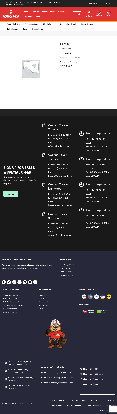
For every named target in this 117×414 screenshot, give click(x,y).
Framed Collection (13, 24)
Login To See (67, 54)
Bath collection (12, 29)
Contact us (28, 16)
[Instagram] (9, 282)
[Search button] (79, 14)
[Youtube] (30, 282)
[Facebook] (4, 282)
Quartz (59, 24)
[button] (10, 194)
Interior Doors (37, 29)
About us (35, 11)
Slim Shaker (47, 24)
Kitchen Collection (87, 24)
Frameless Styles (31, 24)
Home (26, 11)
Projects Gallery (48, 11)
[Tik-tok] (19, 282)
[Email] (25, 282)
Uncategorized (16, 34)
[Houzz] (35, 282)
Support (61, 11)
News (38, 16)
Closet (25, 29)
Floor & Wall (71, 24)
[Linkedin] (14, 282)
